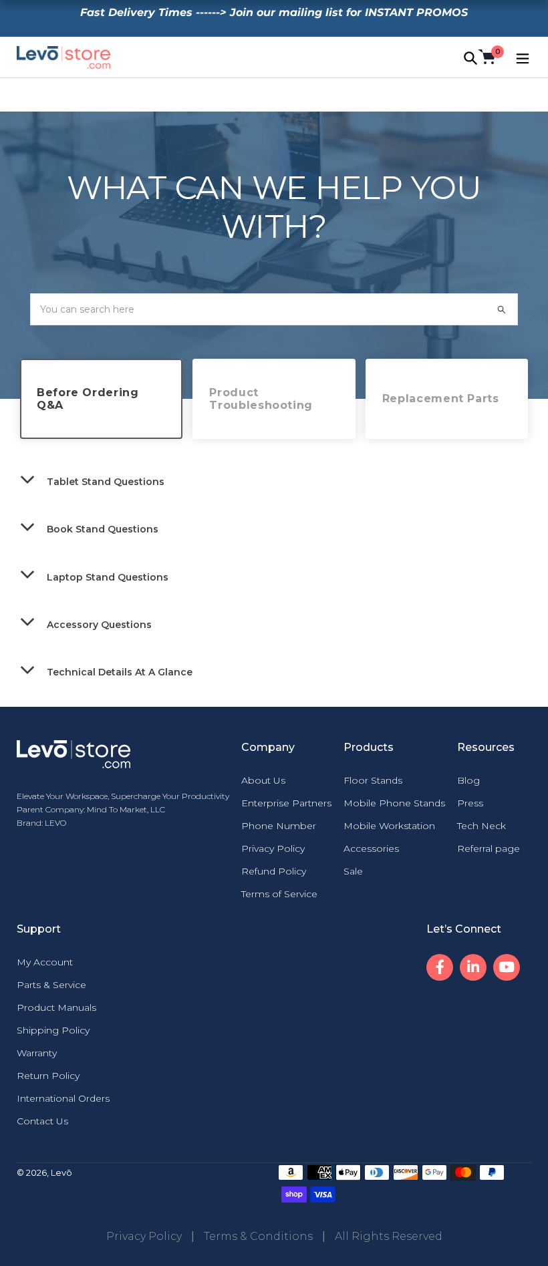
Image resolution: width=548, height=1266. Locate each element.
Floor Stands (373, 780)
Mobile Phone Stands (394, 803)
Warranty (37, 1053)
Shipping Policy (53, 1030)
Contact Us (42, 1121)
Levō (61, 1172)
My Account (45, 962)
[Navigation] (521, 57)
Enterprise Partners (286, 803)
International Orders (63, 1098)
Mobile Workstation (389, 826)
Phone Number (278, 826)
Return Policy (48, 1076)
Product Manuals (56, 1007)
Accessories (371, 848)
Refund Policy (273, 871)
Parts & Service (51, 985)
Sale (353, 871)
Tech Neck (481, 826)
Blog (468, 780)
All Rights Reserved (388, 1236)
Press (470, 803)
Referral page (488, 848)
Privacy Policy (273, 848)
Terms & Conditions (258, 1236)
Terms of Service (279, 894)
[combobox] (274, 309)
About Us (263, 780)
